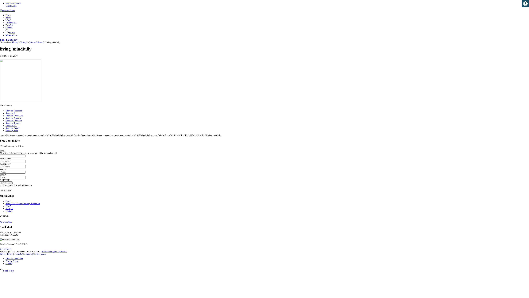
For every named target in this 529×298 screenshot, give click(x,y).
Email (2, 151)
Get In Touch (6, 249)
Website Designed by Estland (54, 251)
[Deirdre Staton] (7, 10)
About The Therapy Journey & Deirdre (23, 203)
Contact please (39, 254)
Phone (3, 169)
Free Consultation (13, 3)
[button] (525, 3)
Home (8, 201)
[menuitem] (267, 3)
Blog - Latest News (8, 40)
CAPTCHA (5, 180)
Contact (9, 211)
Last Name (5, 164)
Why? (8, 206)
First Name (5, 158)
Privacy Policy (6, 254)
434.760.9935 (6, 222)
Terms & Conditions (23, 254)
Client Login (11, 6)
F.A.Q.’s (9, 208)
